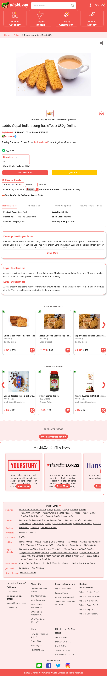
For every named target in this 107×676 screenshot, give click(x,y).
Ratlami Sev (26, 523)
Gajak (66, 509)
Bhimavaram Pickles (46, 545)
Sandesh (39, 516)
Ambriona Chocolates (14, 402)
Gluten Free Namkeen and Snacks (34, 563)
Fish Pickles (72, 541)
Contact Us (12, 607)
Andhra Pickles (41, 541)
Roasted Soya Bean (42, 523)
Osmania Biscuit (49, 527)
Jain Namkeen (38, 568)
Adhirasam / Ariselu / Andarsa (32, 509)
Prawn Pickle (75, 545)
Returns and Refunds (65, 597)
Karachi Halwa (49, 512)
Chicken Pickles (57, 541)
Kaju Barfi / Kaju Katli (30, 512)
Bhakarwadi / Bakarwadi (30, 520)
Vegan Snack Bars (44, 559)
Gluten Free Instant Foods (83, 563)
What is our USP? (39, 600)
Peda (85, 512)
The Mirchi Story (38, 596)
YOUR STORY (61, 637)
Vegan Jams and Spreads (32, 555)
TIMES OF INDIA (62, 650)
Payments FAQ (37, 649)
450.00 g (79, 338)
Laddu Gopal (41, 142)
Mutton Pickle (90, 545)
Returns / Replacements (91, 205)
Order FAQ (36, 641)
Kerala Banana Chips (53, 520)
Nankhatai (24, 527)
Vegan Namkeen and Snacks (58, 555)
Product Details (9, 205)
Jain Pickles (24, 568)
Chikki (58, 509)
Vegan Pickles (93, 555)
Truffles (22, 537)
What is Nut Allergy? (88, 600)
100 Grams (9, 398)
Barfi (51, 509)
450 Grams (45, 398)
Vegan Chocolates (53, 549)
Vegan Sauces (27, 559)
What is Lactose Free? (89, 596)
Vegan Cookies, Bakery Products (35, 552)
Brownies (35, 527)
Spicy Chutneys (27, 545)
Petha (92, 512)
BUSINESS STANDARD (65, 654)
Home (7, 35)
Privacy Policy (61, 593)
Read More (23, 486)
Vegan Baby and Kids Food (31, 549)
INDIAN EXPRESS (63, 641)
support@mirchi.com (16, 603)
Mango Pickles (25, 541)
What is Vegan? (86, 609)
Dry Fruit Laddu (53, 516)
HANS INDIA (61, 646)
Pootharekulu (27, 516)
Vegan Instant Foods (90, 552)
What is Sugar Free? (88, 605)
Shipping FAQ (37, 645)
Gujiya (83, 509)
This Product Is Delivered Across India (24, 195)
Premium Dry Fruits (27, 532)
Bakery (17, 35)
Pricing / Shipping (62, 205)
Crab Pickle (62, 545)
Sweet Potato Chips (83, 523)
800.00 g (44, 338)
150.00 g (8, 338)
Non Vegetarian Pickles (90, 541)
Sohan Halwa (68, 516)
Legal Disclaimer (63, 588)
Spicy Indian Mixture (63, 523)
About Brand (34, 205)
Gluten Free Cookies (60, 563)
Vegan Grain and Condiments (65, 552)
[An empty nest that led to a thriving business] (63, 462)
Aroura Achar (46, 402)
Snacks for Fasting (28, 572)
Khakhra (69, 520)
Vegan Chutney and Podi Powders (79, 549)
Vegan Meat (79, 555)
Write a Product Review (53, 436)
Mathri (78, 520)
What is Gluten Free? (89, 592)
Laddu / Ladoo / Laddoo (69, 512)
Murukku (88, 520)
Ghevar (75, 509)
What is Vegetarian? (88, 613)
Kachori (98, 523)
